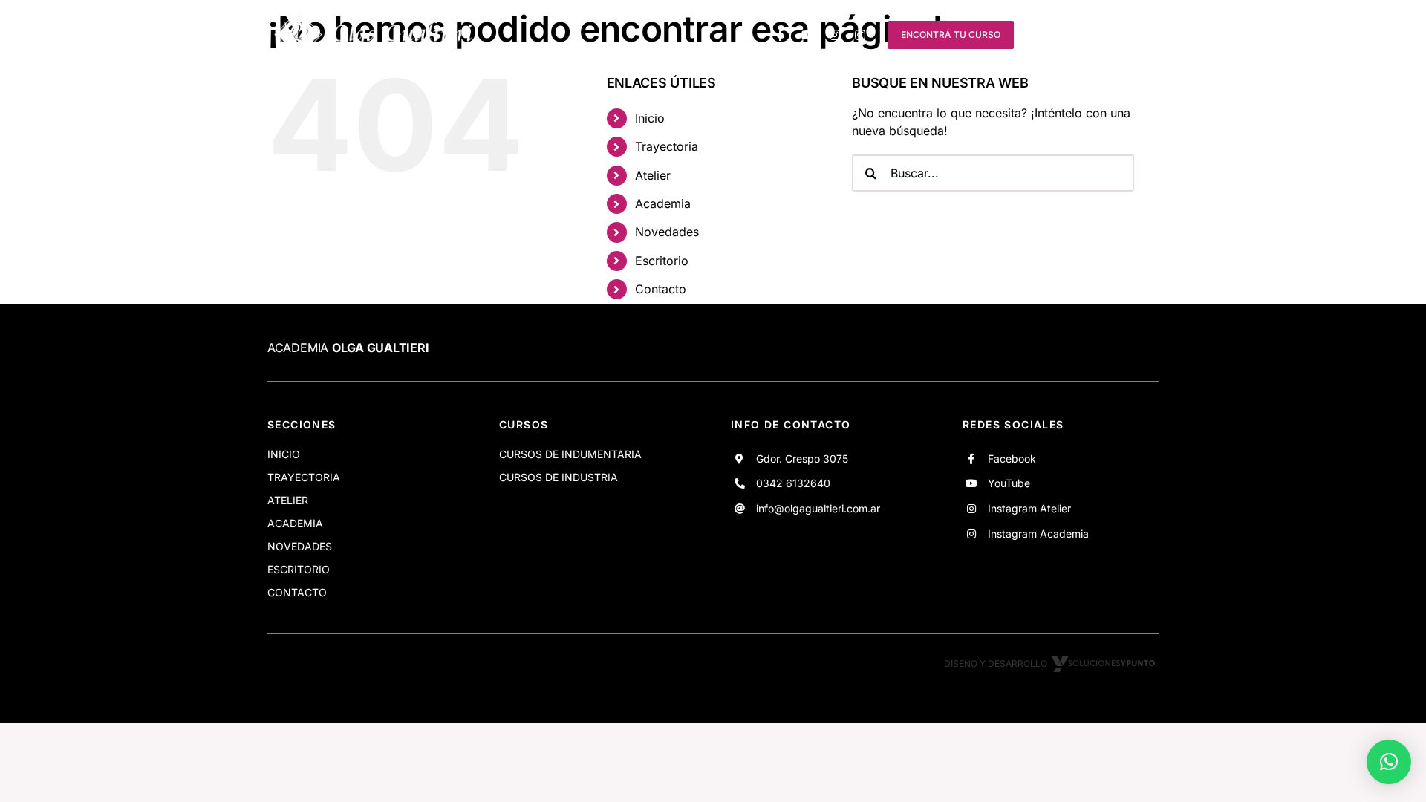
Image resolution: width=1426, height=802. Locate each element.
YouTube (1009, 483)
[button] (1389, 762)
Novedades (667, 231)
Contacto (660, 288)
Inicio (650, 118)
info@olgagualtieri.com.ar (818, 508)
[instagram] (835, 35)
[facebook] (781, 35)
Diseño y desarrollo (995, 663)
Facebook (1012, 458)
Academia (663, 203)
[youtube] (808, 35)
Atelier (653, 175)
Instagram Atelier (1029, 508)
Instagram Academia (1038, 533)
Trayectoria (666, 146)
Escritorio (661, 260)
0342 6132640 (793, 483)
